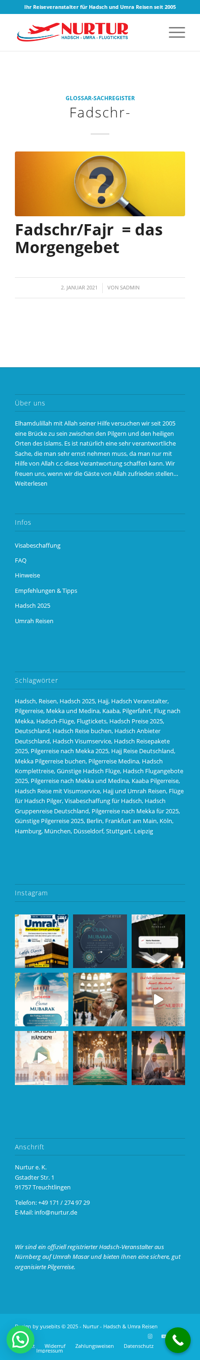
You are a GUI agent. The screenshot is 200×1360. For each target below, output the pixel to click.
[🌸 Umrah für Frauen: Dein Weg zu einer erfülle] (158, 1058)
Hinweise (27, 575)
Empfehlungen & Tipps (46, 590)
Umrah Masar (71, 1256)
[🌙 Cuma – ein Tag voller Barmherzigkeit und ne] (41, 999)
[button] (20, 1339)
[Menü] (172, 32)
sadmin (130, 287)
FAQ (21, 560)
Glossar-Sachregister (100, 98)
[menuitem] (172, 32)
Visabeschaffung (37, 545)
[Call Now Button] (178, 1340)
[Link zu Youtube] (164, 1336)
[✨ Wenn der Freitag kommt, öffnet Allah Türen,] (158, 999)
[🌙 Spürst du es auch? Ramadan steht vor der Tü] (100, 941)
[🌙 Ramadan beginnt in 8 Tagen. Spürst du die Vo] (158, 941)
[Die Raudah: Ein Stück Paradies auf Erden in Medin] (100, 1058)
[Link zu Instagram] (150, 1336)
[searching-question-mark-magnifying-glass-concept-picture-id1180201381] (100, 183)
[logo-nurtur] (83, 32)
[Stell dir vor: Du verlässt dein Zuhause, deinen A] (41, 1058)
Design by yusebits (37, 1326)
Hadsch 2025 (32, 605)
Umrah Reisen (34, 621)
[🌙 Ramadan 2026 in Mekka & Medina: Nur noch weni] (41, 941)
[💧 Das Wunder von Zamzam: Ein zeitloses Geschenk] (100, 999)
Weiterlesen (31, 483)
